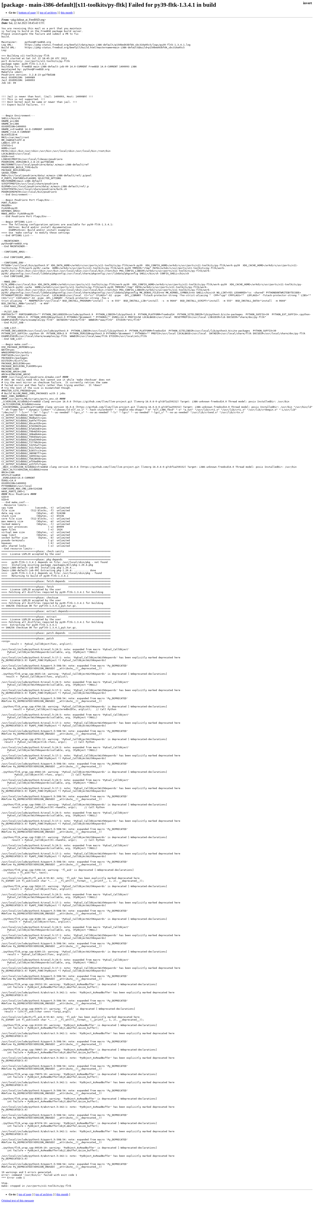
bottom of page (27, 12)
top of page (25, 1194)
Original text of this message (17, 1200)
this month (67, 12)
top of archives (48, 12)
